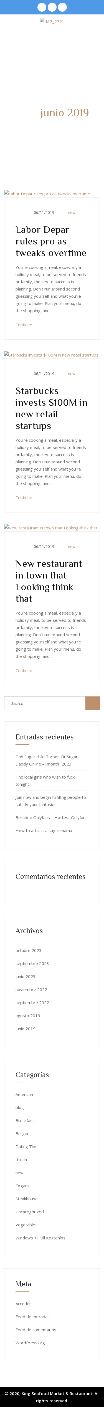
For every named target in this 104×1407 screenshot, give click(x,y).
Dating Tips (26, 1146)
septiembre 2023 (32, 963)
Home (23, 128)
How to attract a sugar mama (44, 830)
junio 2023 (25, 976)
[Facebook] (62, 7)
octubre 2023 (29, 950)
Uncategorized (30, 1211)
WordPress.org (30, 1342)
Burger (22, 1133)
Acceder (23, 1303)
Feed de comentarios (36, 1329)
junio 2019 (25, 1028)
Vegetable (25, 1224)
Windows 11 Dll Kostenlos (40, 1238)
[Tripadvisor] (41, 7)
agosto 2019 (28, 1015)
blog (20, 1107)
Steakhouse (27, 1198)
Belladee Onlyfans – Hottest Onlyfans (52, 817)
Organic (23, 1185)
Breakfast (25, 1120)
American (24, 1094)
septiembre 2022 (32, 1002)
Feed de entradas (33, 1316)
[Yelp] (52, 7)
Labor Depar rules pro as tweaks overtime (51, 240)
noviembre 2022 (31, 989)
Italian (21, 1159)
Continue (24, 324)
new (71, 212)
